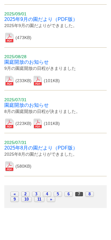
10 (26, 199)
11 (39, 199)
